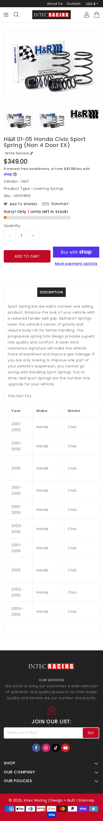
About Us (54, 3)
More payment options (76, 263)
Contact (74, 3)
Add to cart (27, 256)
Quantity (12, 225)
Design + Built (62, 800)
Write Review (17, 153)
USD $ (91, 3)
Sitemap (86, 800)
